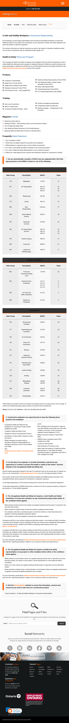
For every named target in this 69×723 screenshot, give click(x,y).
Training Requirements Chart (29, 473)
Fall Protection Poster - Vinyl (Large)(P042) (17, 90)
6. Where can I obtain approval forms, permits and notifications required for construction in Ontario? (34, 152)
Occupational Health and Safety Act (47, 106)
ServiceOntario (19, 585)
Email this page (31, 25)
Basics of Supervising (11, 106)
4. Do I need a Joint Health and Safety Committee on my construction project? (27, 148)
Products (41, 667)
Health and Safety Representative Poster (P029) (51, 80)
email (13, 683)
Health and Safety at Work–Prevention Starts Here (19, 452)
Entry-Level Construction (12, 104)
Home (31, 667)
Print (23, 25)
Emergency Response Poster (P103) (15, 88)
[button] (13, 711)
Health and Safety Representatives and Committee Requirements (45, 540)
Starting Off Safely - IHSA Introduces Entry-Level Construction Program (26, 123)
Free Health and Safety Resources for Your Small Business (22, 128)
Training (32, 676)
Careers (41, 674)
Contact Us (50, 669)
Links (57, 674)
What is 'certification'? (10, 526)
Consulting (41, 669)
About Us (32, 669)
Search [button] (61, 623)
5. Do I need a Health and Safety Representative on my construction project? (27, 150)
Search (5, 623)
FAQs (48, 667)
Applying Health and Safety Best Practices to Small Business (23, 131)
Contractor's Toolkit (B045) (12, 81)
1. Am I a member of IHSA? (13, 140)
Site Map (58, 671)
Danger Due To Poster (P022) (13, 83)
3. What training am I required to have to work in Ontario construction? (25, 145)
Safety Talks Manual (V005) (45, 87)
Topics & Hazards (10, 593)
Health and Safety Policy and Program (15, 68)
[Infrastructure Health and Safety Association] (29, 3)
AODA (40, 671)
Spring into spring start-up (12, 121)
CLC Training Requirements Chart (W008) (49, 91)
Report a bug (42, 25)
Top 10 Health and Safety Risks (14, 126)
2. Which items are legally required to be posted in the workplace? (24, 143)
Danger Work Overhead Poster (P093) (16, 85)
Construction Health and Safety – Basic (16, 109)
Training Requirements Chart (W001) (48, 89)
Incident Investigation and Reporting (48, 103)
